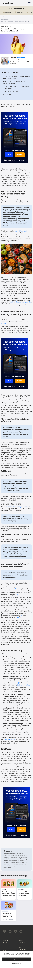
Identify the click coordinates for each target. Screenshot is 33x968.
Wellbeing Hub (5, 17)
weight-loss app (9, 739)
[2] (15, 589)
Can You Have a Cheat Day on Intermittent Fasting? (15, 21)
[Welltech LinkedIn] (20, 931)
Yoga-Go (5, 940)
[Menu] (29, 3)
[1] (14, 290)
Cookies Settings (16, 963)
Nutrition (18, 17)
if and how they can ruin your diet (19, 302)
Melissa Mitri (21, 58)
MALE (9, 155)
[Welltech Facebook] (15, 931)
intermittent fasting (21, 231)
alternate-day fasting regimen (16, 507)
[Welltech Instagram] (4, 931)
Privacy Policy (22, 949)
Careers (21, 940)
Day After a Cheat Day (10, 91)
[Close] (3, 953)
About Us (21, 938)
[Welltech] (7, 3)
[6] (19, 683)
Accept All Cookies (16, 959)
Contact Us (22, 942)
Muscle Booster (7, 938)
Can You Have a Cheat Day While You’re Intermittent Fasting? (16, 77)
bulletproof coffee (23, 685)
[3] (17, 595)
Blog (12, 17)
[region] (16, 959)
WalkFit (5, 942)
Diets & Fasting (5, 19)
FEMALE (19, 155)
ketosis (18, 618)
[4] (21, 616)
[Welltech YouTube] (10, 931)
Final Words (7, 94)
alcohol (3, 324)
